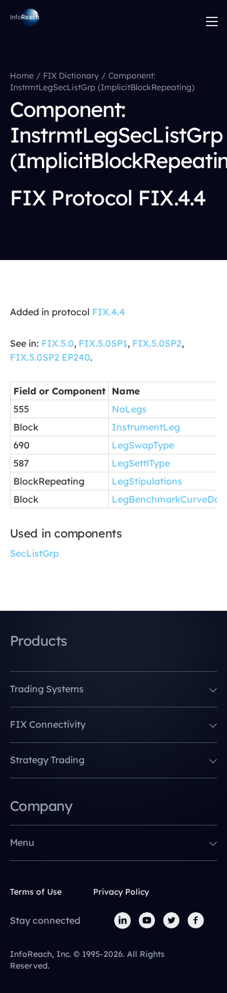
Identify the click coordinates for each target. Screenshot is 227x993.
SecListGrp (34, 553)
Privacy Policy (121, 892)
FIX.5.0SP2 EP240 (50, 357)
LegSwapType (143, 445)
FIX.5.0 (57, 343)
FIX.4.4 (108, 312)
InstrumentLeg (146, 427)
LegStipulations (147, 481)
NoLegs (129, 409)
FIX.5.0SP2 (157, 343)
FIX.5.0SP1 (103, 343)
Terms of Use (36, 892)
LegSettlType (141, 463)
